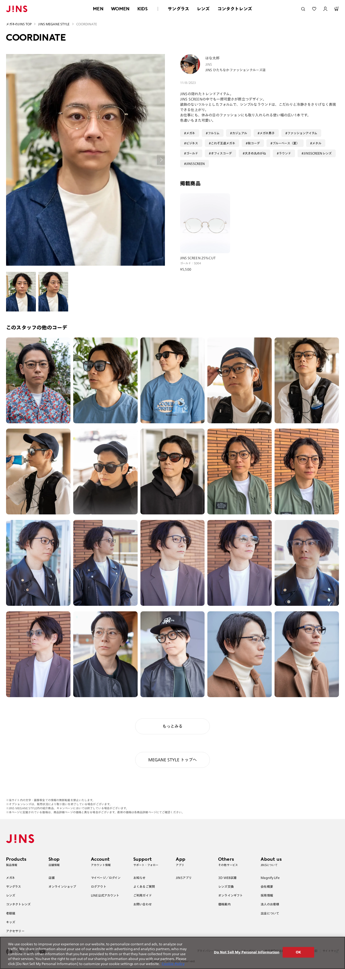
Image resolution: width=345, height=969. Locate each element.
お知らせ (139, 877)
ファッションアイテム (302, 133)
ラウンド (285, 153)
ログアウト (98, 886)
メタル (316, 143)
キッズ (10, 922)
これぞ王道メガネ (223, 143)
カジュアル (239, 133)
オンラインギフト (230, 895)
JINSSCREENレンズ (318, 153)
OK (298, 952)
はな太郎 (212, 58)
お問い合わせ (142, 904)
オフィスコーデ (221, 153)
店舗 (51, 877)
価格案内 (224, 904)
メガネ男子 (267, 133)
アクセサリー (15, 930)
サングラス (178, 9)
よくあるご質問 (144, 886)
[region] (172, 953)
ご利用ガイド (142, 895)
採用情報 (267, 895)
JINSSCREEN (195, 163)
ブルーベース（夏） (286, 143)
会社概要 (267, 886)
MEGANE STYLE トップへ (172, 760)
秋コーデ (254, 143)
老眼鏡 (10, 913)
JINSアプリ (184, 877)
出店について (270, 913)
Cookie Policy (173, 963)
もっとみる (172, 726)
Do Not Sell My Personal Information (247, 952)
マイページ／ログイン (105, 877)
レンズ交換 (226, 886)
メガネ (190, 133)
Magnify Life (270, 877)
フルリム (214, 133)
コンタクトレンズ (234, 9)
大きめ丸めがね (255, 153)
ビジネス (192, 143)
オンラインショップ (62, 886)
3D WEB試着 (227, 877)
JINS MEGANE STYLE (53, 23)
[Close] (336, 951)
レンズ (203, 9)
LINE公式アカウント (105, 895)
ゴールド (192, 153)
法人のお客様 (270, 904)
